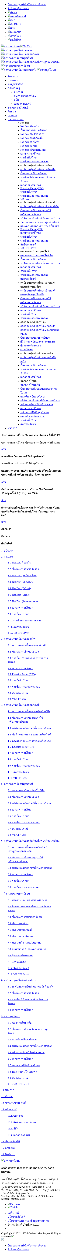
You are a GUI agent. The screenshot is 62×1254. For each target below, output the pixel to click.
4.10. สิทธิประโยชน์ (18, 772)
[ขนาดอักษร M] (17, 16)
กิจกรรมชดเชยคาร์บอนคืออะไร (37, 326)
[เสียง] (11, 28)
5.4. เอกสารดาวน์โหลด (20, 809)
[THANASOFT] (2, 1239)
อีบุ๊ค (16, 99)
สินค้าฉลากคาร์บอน (25, 96)
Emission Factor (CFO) (32, 188)
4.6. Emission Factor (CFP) (21, 746)
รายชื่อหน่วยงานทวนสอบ (34, 161)
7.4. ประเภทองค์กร (18, 923)
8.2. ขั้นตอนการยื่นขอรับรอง (23, 993)
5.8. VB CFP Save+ (18, 834)
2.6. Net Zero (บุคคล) (19, 594)
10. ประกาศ (7, 1090)
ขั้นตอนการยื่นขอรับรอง (33, 130)
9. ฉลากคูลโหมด (10, 1016)
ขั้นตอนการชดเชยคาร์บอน (35, 337)
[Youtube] (13, 1207)
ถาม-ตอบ (13, 80)
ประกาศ (12, 115)
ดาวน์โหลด (26, 349)
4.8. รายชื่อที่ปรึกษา (18, 759)
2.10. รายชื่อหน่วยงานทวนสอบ (24, 620)
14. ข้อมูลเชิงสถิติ (10, 1141)
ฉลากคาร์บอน (16, 119)
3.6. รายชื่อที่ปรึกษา (18, 680)
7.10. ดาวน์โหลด (17, 962)
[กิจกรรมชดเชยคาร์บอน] (15, 66)
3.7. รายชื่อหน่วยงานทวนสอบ (24, 686)
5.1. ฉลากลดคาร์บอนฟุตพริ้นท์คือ (26, 790)
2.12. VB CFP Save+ (18, 632)
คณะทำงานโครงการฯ (32, 416)
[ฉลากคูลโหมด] (46, 69)
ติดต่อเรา (13, 76)
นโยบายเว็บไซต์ (16, 1217)
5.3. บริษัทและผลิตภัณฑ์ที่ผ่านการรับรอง (30, 803)
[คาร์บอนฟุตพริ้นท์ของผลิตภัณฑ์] (20, 54)
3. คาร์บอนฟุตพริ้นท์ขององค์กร (18, 638)
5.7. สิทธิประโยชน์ (18, 829)
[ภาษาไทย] (14, 36)
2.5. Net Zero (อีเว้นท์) (19, 588)
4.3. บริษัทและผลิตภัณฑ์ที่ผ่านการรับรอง (30, 728)
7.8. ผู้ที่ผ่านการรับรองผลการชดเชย (27, 949)
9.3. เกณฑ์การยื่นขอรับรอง (22, 1039)
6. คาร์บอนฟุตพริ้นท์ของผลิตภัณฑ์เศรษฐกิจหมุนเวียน (30, 840)
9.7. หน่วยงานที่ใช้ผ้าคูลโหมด (24, 1065)
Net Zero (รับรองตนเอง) (33, 149)
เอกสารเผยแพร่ (22, 103)
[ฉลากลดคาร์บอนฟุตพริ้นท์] (17, 58)
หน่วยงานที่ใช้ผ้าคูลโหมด (34, 412)
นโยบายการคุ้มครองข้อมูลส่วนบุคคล (28, 1220)
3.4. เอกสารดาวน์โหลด (20, 668)
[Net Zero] (26, 46)
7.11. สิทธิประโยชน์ (18, 968)
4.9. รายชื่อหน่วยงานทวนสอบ (24, 765)
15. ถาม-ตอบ (8, 1148)
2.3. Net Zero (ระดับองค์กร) (22, 575)
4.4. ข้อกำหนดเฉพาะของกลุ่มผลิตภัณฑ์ (29, 734)
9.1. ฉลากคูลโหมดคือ (20, 1022)
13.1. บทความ (15, 1115)
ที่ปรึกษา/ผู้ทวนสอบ (18, 8)
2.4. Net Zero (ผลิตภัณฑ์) (21, 582)
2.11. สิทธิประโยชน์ (18, 627)
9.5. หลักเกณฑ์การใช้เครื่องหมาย (26, 1052)
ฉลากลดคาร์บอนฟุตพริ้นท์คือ (36, 255)
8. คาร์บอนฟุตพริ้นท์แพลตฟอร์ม (18, 980)
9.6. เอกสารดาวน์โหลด (20, 1059)
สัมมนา (12, 111)
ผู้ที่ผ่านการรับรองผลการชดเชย (37, 341)
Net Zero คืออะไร (29, 126)
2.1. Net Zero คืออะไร (19, 562)
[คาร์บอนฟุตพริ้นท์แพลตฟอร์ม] (18, 69)
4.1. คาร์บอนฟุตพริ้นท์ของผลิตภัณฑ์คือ (29, 711)
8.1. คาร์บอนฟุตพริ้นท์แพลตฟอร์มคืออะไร (31, 986)
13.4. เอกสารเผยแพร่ (19, 1135)
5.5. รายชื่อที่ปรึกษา (18, 816)
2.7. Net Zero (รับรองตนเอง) (23, 601)
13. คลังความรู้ (9, 1109)
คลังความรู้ (14, 88)
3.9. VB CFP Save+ (18, 699)
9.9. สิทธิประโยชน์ (18, 1078)
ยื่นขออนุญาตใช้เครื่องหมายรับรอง (27, 4)
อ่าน (3, 449)
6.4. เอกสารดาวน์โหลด (20, 874)
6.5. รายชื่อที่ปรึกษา (18, 880)
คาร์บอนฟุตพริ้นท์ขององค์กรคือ (37, 169)
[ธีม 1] (11, 20)
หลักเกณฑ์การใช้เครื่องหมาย (36, 404)
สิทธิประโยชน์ (28, 244)
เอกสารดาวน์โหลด (30, 153)
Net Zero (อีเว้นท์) (29, 142)
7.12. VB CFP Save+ (18, 974)
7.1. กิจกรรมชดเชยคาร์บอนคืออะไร (27, 900)
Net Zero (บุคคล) (29, 145)
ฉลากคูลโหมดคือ (30, 385)
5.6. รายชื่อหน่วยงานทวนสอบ (24, 822)
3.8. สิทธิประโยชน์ (18, 693)
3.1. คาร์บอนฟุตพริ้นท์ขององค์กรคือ (27, 645)
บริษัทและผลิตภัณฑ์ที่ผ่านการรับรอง (40, 218)
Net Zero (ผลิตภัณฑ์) (31, 138)
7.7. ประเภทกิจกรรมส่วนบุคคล (24, 942)
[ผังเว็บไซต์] (14, 39)
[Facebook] (14, 1204)
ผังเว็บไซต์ (13, 1213)
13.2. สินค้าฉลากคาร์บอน (22, 1122)
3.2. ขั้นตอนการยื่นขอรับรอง (23, 651)
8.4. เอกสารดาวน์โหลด (20, 1010)
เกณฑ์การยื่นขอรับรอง (32, 396)
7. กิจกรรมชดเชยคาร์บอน (15, 893)
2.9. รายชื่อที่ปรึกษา (18, 614)
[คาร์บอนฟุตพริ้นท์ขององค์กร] (18, 50)
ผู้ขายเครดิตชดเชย (30, 345)
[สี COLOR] (14, 24)
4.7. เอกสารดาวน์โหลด (20, 752)
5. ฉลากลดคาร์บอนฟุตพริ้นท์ (17, 784)
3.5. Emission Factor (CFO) (22, 674)
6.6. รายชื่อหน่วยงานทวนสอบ (24, 887)
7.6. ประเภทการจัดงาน (20, 936)
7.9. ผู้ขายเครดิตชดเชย (20, 955)
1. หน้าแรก (7, 550)
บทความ (19, 92)
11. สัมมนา (7, 1096)
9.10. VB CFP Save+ (18, 1084)
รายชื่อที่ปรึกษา (29, 157)
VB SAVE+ (26, 199)
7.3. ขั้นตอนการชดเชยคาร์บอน (25, 917)
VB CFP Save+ (28, 248)
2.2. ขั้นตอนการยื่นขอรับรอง (23, 569)
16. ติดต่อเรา (8, 1154)
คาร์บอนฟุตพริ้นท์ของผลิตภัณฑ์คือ (39, 206)
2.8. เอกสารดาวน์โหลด (20, 607)
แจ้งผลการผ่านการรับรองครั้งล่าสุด (39, 226)
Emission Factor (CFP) (31, 229)
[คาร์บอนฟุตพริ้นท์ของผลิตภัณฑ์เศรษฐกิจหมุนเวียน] (30, 62)
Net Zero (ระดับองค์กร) (32, 134)
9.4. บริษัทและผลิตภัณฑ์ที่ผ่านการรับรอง (30, 1046)
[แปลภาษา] (14, 32)
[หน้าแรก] (10, 46)
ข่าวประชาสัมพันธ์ (18, 107)
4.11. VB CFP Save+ (18, 778)
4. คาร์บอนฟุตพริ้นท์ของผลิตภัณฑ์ (20, 705)
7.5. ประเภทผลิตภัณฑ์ (20, 929)
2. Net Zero (7, 556)
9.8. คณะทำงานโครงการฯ (22, 1071)
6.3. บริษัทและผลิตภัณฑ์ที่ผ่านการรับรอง (30, 868)
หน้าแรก (12, 428)
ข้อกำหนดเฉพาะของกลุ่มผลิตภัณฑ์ (39, 222)
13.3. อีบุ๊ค (13, 1128)
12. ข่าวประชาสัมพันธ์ (13, 1103)
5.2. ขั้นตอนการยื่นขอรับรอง (23, 796)
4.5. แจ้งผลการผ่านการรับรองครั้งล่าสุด (29, 741)
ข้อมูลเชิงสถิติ (15, 84)
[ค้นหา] (12, 12)
